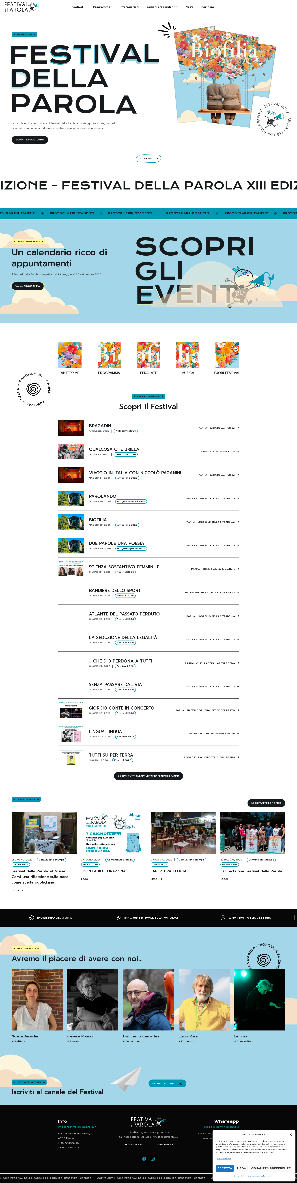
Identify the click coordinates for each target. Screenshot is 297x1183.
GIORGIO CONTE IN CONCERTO (121, 708)
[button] (290, 1134)
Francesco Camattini (141, 1036)
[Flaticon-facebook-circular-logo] (144, 1159)
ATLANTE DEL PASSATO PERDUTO (124, 614)
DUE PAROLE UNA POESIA (116, 543)
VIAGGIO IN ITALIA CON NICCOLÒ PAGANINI (135, 472)
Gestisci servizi (224, 1158)
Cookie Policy (240, 1175)
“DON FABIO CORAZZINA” (104, 871)
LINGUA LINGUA (105, 731)
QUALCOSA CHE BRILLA (114, 449)
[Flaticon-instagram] (153, 1159)
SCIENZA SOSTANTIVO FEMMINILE (124, 567)
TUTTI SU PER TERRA (111, 755)
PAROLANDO (102, 496)
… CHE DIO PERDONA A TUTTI (120, 661)
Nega (241, 1168)
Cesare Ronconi (81, 1036)
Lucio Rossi (188, 1036)
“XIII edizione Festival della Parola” (252, 871)
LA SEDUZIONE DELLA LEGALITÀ (123, 637)
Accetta (224, 1168)
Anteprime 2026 (126, 431)
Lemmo (240, 1036)
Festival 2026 (125, 572)
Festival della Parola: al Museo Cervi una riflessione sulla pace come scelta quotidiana (40, 876)
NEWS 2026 (20, 864)
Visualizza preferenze (271, 1168)
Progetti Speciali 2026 (131, 501)
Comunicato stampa (51, 860)
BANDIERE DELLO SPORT (115, 590)
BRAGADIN (100, 425)
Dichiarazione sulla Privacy (260, 1175)
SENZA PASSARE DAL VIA (115, 684)
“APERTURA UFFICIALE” (171, 871)
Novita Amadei (25, 1036)
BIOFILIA (98, 519)
